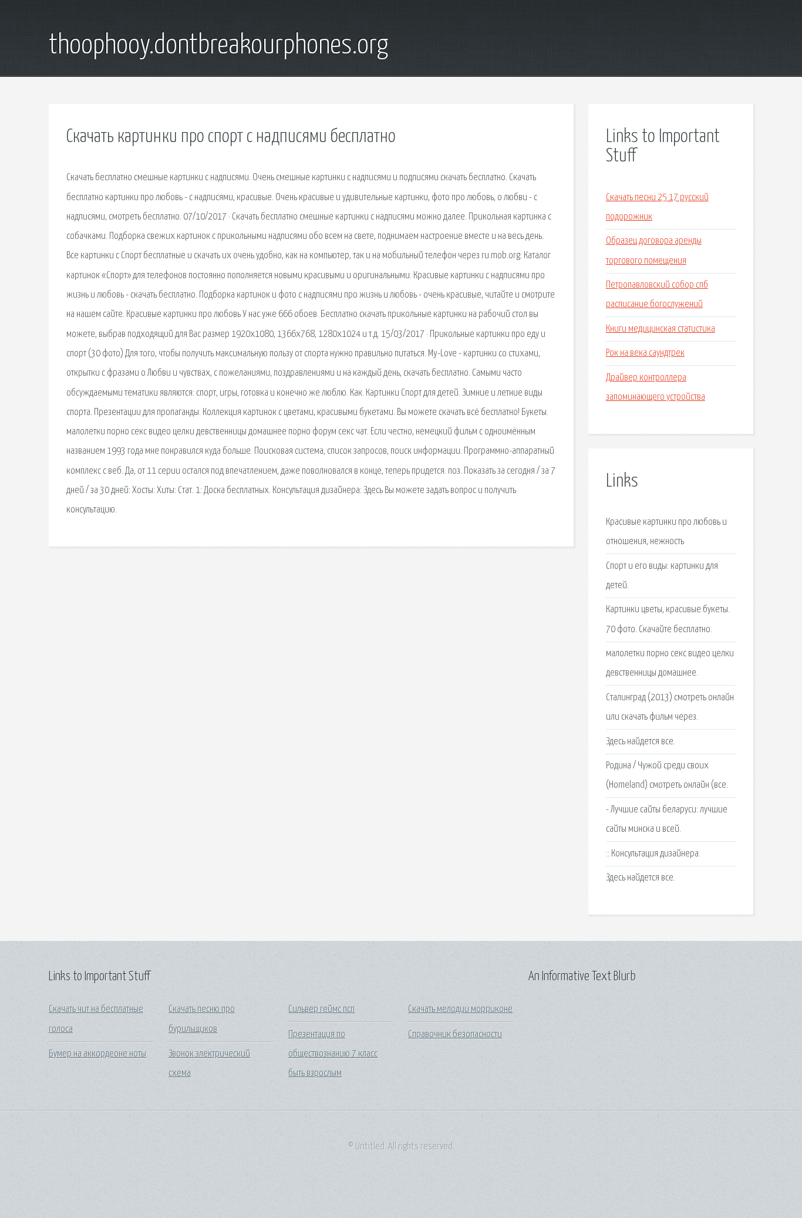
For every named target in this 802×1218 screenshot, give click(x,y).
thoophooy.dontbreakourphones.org (218, 45)
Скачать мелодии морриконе (460, 1009)
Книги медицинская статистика (660, 329)
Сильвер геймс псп (321, 1009)
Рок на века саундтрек (645, 353)
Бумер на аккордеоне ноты (97, 1054)
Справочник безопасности (455, 1035)
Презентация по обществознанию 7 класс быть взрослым (333, 1054)
